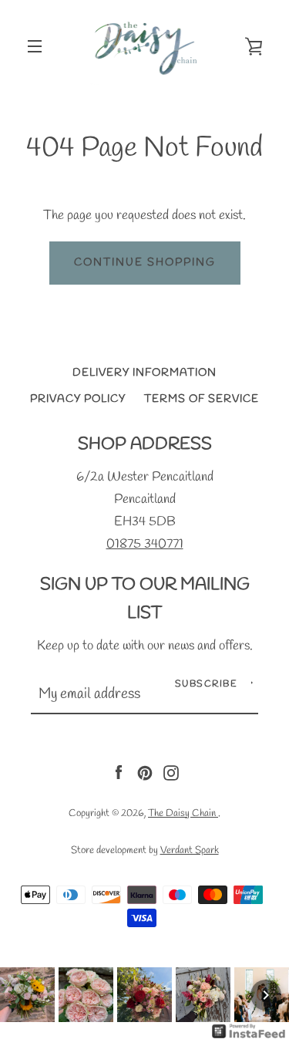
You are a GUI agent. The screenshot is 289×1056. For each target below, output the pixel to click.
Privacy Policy (78, 399)
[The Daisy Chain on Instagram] (171, 771)
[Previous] (23, 995)
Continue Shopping (145, 262)
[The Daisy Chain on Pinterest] (145, 771)
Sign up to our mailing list (145, 599)
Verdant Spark (189, 850)
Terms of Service (201, 399)
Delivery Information (144, 373)
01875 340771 (144, 544)
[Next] (265, 995)
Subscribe (206, 684)
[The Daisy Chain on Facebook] (118, 771)
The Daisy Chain (183, 813)
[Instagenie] (249, 1038)
